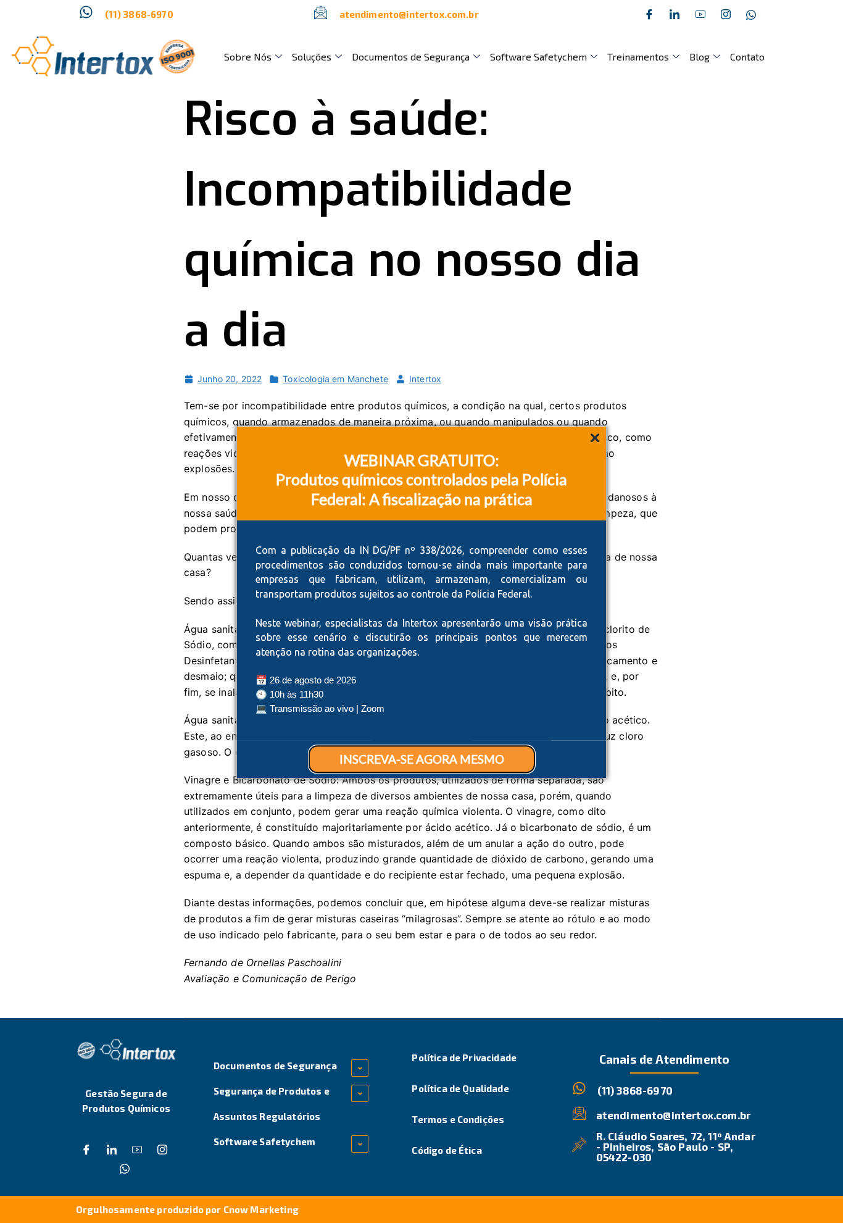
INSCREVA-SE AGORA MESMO (421, 759)
